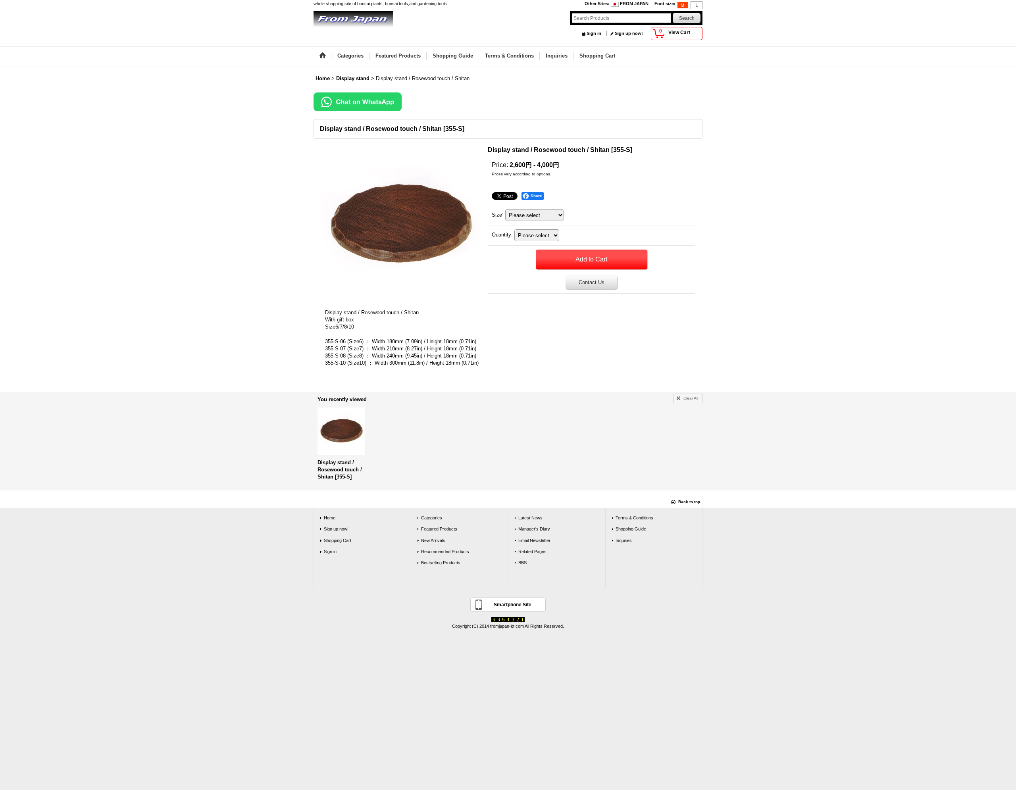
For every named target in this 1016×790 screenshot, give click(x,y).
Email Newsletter (534, 540)
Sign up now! (629, 33)
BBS (522, 562)
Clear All (690, 398)
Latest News (530, 517)
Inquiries (624, 540)
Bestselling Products (440, 562)
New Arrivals (433, 540)
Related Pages (532, 551)
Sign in (594, 33)
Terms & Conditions (634, 517)
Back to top (689, 502)
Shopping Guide (631, 529)
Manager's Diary (534, 529)
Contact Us (591, 282)
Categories (431, 517)
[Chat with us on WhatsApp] (358, 101)
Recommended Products (445, 551)
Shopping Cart (337, 540)
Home (329, 517)
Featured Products (439, 529)
